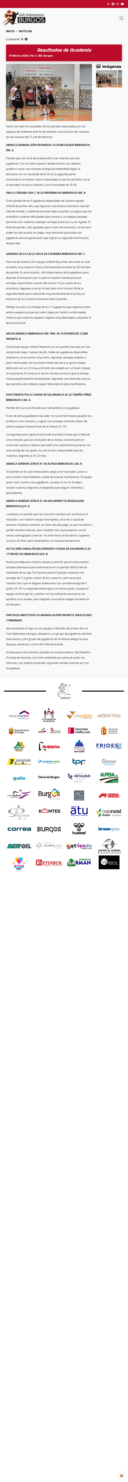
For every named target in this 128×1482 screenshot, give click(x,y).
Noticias (25, 31)
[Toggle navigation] (121, 18)
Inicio (10, 31)
